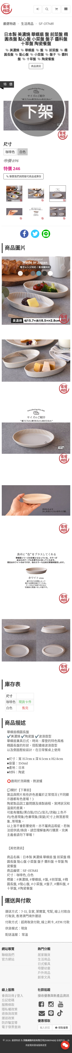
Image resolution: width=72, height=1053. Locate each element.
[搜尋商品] (47, 9)
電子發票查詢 (11, 1027)
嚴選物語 (9, 24)
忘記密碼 (8, 1000)
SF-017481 (46, 24)
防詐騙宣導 (9, 1023)
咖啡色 (10, 152)
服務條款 (8, 1005)
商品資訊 (36, 66)
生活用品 (27, 24)
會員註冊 (8, 996)
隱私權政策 (9, 1009)
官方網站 (8, 959)
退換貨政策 (9, 1014)
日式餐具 (44, 964)
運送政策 (8, 1018)
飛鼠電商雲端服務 (34, 1045)
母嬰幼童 (44, 968)
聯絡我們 (8, 955)
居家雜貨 (44, 955)
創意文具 (44, 977)
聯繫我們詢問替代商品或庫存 (25, 176)
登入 (20, 996)
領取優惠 (63, 1027)
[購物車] (56, 9)
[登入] (38, 9)
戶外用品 (44, 973)
